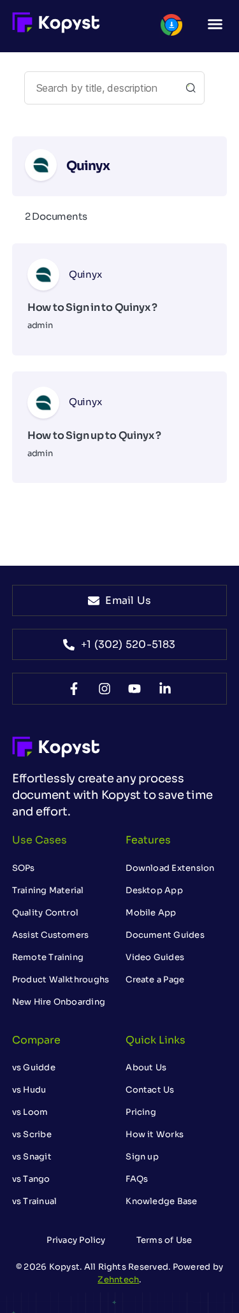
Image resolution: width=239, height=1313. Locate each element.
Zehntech (118, 1279)
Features (148, 840)
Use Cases (39, 840)
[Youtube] (134, 689)
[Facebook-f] (74, 689)
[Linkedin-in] (165, 689)
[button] (215, 24)
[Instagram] (104, 689)
